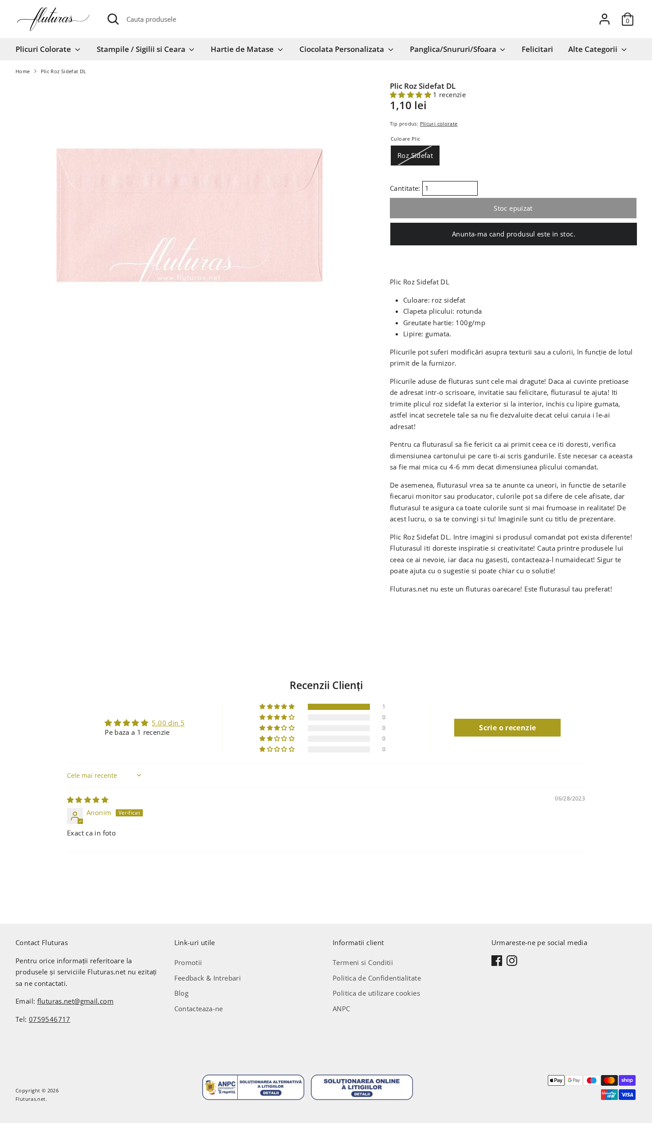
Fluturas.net (31, 1098)
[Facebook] (496, 960)
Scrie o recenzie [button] (507, 728)
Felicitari (537, 49)
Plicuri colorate (439, 123)
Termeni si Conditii (363, 962)
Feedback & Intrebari (207, 977)
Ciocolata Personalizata (342, 49)
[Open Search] (113, 19)
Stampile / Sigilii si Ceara (142, 49)
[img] (87, 799)
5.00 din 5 (168, 722)
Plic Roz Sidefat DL (63, 71)
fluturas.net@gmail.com (75, 1001)
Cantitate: (406, 188)
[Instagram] (512, 960)
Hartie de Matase (243, 49)
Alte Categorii (593, 49)
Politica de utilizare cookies (376, 993)
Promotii (188, 962)
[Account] (604, 19)
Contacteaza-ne (198, 1008)
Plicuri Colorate (44, 49)
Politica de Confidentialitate (377, 977)
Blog (181, 993)
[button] (411, 94)
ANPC (341, 1008)
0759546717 (50, 1019)
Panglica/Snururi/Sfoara (454, 49)
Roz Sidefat (415, 155)
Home (23, 71)
